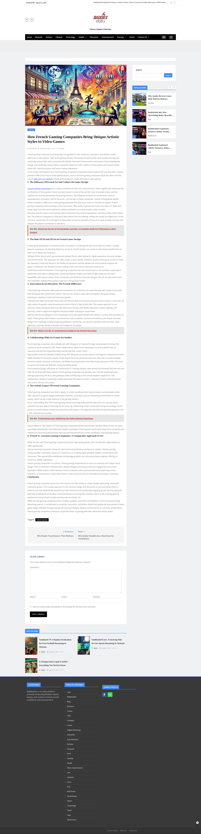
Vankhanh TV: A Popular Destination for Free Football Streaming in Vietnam (55, 643)
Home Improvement (74, 768)
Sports (69, 801)
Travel (131, 37)
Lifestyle (59, 37)
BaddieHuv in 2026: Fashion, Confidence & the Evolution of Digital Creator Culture (161, 99)
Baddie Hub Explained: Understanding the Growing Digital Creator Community (160, 131)
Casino (69, 711)
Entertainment (108, 37)
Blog (149, 152)
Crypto (69, 725)
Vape (69, 815)
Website (96, 596)
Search (139, 70)
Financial (70, 749)
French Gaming (42, 519)
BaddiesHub (152, 136)
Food (69, 754)
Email (65, 596)
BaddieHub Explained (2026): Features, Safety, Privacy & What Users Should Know (136, 2)
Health (81, 37)
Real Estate (71, 791)
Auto (69, 692)
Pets (68, 787)
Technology (70, 37)
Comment (35, 567)
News (69, 782)
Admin (43, 652)
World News (71, 820)
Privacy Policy (112, 830)
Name (33, 596)
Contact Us (142, 37)
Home (29, 37)
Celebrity (70, 720)
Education (94, 37)
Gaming (120, 37)
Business (38, 37)
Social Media (72, 796)
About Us (123, 830)
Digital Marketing (73, 730)
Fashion (49, 37)
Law (68, 772)
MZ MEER (33, 148)
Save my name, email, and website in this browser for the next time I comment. (64, 606)
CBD (69, 716)
